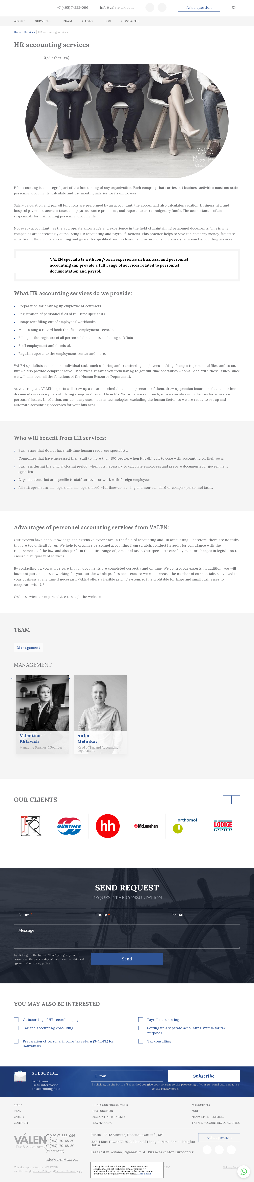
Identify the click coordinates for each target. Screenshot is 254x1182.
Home (17, 32)
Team (18, 1110)
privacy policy (41, 963)
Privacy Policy (41, 1171)
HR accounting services (110, 1104)
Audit (196, 1110)
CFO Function (102, 1110)
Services (29, 32)
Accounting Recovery (108, 1116)
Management (28, 648)
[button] (243, 1171)
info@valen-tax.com (117, 7)
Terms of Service (65, 1171)
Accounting (201, 1104)
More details (144, 1173)
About (18, 1104)
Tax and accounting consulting (216, 1122)
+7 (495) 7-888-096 (72, 7)
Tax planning (102, 1122)
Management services (208, 1116)
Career (19, 1116)
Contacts (21, 1122)
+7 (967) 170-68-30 (60, 1141)
